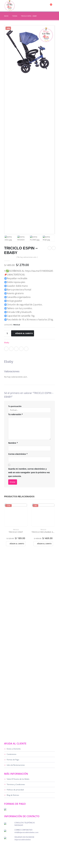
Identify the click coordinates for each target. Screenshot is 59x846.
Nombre (13, 443)
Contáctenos (11, 754)
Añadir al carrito (24, 333)
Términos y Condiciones (16, 784)
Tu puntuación (15, 406)
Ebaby (6, 342)
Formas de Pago (13, 759)
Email (26, 349)
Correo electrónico (18, 454)
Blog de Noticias (13, 795)
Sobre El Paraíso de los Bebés (18, 779)
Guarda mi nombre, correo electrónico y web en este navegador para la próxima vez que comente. (29, 472)
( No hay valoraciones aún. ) (27, 257)
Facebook (6, 349)
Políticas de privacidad (15, 790)
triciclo (16, 325)
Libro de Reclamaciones (16, 765)
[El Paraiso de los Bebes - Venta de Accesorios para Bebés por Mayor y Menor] (9, 5)
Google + (21, 349)
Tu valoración (15, 414)
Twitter (11, 349)
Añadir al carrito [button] (17, 544)
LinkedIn (16, 349)
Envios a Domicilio (14, 749)
